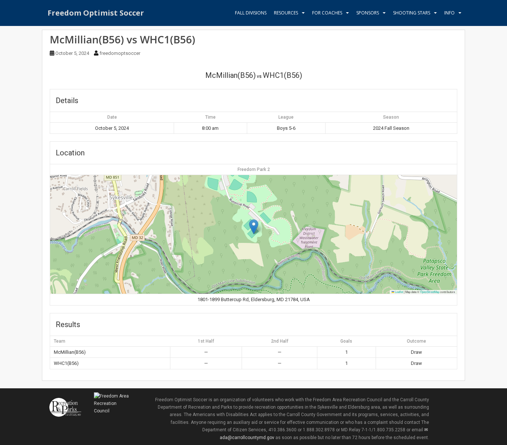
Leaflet (398, 292)
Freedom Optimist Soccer (96, 13)
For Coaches (327, 13)
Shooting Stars (411, 13)
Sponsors (367, 13)
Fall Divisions (250, 13)
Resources (286, 13)
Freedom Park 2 (254, 169)
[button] (253, 226)
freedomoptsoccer (119, 53)
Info (449, 13)
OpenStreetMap (429, 292)
